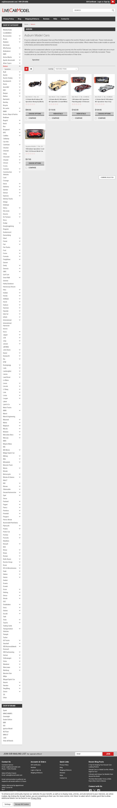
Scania (5, 583)
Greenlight (6, 716)
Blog (19, 19)
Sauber (5, 580)
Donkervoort (7, 232)
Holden (5, 293)
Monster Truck (8, 465)
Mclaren (5, 432)
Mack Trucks (7, 408)
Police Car (6, 532)
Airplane (5, 42)
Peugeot (6, 517)
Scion (5, 589)
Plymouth (6, 526)
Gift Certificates (36, 765)
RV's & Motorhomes (9, 568)
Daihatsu (6, 187)
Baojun (5, 93)
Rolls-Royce (7, 559)
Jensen (5, 344)
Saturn (5, 577)
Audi (4, 72)
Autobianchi (7, 81)
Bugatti (5, 120)
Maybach (6, 426)
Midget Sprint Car (9, 453)
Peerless (6, 511)
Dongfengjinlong (8, 226)
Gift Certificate (91, 2)
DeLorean (6, 211)
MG (4, 447)
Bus (4, 126)
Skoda (5, 598)
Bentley (5, 102)
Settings (8, 804)
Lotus (5, 395)
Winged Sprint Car (9, 679)
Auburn (5, 66)
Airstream (6, 45)
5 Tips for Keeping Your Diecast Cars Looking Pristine (100, 766)
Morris (5, 468)
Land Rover (6, 377)
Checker (6, 148)
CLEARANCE (7, 33)
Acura (5, 39)
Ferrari (5, 241)
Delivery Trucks (8, 199)
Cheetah (6, 151)
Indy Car (5, 314)
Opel (4, 495)
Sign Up (106, 2)
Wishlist (33, 767)
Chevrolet (6, 157)
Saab (4, 571)
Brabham (6, 117)
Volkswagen (7, 658)
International (7, 320)
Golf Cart (6, 275)
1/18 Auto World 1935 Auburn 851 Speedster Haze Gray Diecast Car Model (104, 102)
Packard (5, 501)
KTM (4, 362)
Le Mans (6, 380)
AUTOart (6, 732)
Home (26, 24)
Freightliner (6, 259)
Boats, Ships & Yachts (10, 114)
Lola (4, 392)
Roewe (5, 556)
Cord (4, 178)
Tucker (5, 637)
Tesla (5, 620)
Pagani (5, 505)
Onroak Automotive (9, 492)
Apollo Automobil (9, 60)
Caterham (6, 145)
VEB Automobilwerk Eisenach (9, 647)
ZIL (4, 695)
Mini (4, 459)
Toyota (5, 623)
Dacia (5, 184)
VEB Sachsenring (8, 652)
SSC (4, 602)
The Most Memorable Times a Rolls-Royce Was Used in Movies (100, 780)
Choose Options (35, 114)
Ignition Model (7, 729)
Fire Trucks (6, 247)
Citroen (5, 163)
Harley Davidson (8, 284)
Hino (4, 290)
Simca (5, 595)
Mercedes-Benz (8, 435)
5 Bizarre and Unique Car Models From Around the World (101, 775)
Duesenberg (7, 235)
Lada (4, 368)
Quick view (35, 93)
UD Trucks (6, 640)
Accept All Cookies (22, 804)
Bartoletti (6, 99)
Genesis (5, 269)
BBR (4, 723)
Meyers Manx (7, 444)
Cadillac (5, 136)
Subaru (5, 611)
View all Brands (8, 741)
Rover (5, 565)
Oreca (5, 498)
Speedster (8, 69)
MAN (4, 410)
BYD (4, 133)
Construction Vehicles (7, 173)
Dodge (5, 223)
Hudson (5, 305)
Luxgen (5, 398)
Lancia (5, 374)
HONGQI (6, 299)
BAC (4, 90)
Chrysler (5, 160)
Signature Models (31, 146)
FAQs (55, 19)
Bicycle (5, 105)
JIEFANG (6, 347)
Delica (5, 208)
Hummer (6, 308)
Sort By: (50, 69)
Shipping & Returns (32, 19)
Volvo (5, 661)
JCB (4, 338)
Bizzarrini (6, 108)
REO (4, 547)
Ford (4, 250)
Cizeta (5, 166)
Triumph (5, 634)
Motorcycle (7, 474)
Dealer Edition (7, 720)
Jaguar (5, 335)
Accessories (7, 36)
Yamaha (5, 685)
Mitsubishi (6, 462)
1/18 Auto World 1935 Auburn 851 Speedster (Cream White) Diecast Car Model (58, 102)
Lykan (5, 401)
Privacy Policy (8, 19)
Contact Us (65, 19)
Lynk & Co (6, 404)
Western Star (7, 673)
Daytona (6, 196)
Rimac (5, 550)
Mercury (5, 438)
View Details (58, 114)
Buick (5, 124)
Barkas (5, 96)
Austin (5, 75)
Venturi (5, 655)
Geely (5, 265)
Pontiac (5, 535)
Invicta (5, 329)
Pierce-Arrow (7, 520)
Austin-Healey (7, 78)
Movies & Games (8, 477)
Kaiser (5, 353)
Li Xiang (5, 389)
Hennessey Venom (9, 287)
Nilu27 (5, 480)
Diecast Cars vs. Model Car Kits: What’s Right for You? (101, 770)
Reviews (46, 19)
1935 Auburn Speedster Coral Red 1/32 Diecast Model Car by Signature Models (35, 151)
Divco (5, 220)
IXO (4, 726)
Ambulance (7, 51)
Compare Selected (107, 177)
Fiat (4, 244)
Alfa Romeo (7, 48)
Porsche (6, 538)
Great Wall (6, 278)
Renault (5, 544)
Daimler (5, 190)
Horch (5, 302)
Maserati (6, 420)
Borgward (6, 130)
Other (5, 698)
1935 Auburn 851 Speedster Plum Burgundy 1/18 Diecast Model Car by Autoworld (80, 102)
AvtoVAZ (6, 87)
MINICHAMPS (7, 713)
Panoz (5, 507)
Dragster (6, 229)
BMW (5, 111)
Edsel (5, 238)
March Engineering (9, 417)
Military (5, 456)
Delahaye (6, 205)
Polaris (5, 529)
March (5, 414)
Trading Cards (7, 626)
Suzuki (5, 614)
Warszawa (6, 667)
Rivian (5, 553)
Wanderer (6, 664)
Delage (5, 202)
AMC (4, 54)
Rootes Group (7, 562)
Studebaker (7, 604)
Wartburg (6, 670)
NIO (4, 483)
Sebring (5, 592)
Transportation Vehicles (8, 630)
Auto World (29, 97)
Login (99, 2)
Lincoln (5, 386)
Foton (5, 253)
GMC (4, 272)
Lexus (5, 383)
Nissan (5, 486)
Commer (6, 169)
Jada (4, 738)
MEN (4, 441)
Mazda (5, 429)
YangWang (6, 688)
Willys (5, 676)
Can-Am (6, 142)
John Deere (7, 350)
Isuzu (5, 332)
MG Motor (6, 450)
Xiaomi (5, 682)
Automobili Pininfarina (10, 523)
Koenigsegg (7, 365)
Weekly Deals (7, 30)
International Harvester (7, 324)
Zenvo (5, 692)
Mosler (5, 471)
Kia (4, 359)
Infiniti (5, 317)
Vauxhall (6, 643)
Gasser (5, 262)
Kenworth (6, 356)
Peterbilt (6, 514)
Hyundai (5, 311)
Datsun (5, 193)
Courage (6, 181)
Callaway (6, 139)
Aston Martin (7, 57)
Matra (5, 423)
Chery (5, 154)
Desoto (5, 214)
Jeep (4, 341)
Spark (5, 710)
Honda (5, 296)
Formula (5, 256)
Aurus (5, 84)
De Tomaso (7, 217)
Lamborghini (7, 371)
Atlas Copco (7, 63)
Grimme (5, 281)
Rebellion (6, 541)
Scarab (5, 586)
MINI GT (5, 735)
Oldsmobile (7, 489)
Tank (4, 617)
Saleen (5, 574)
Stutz (5, 608)
